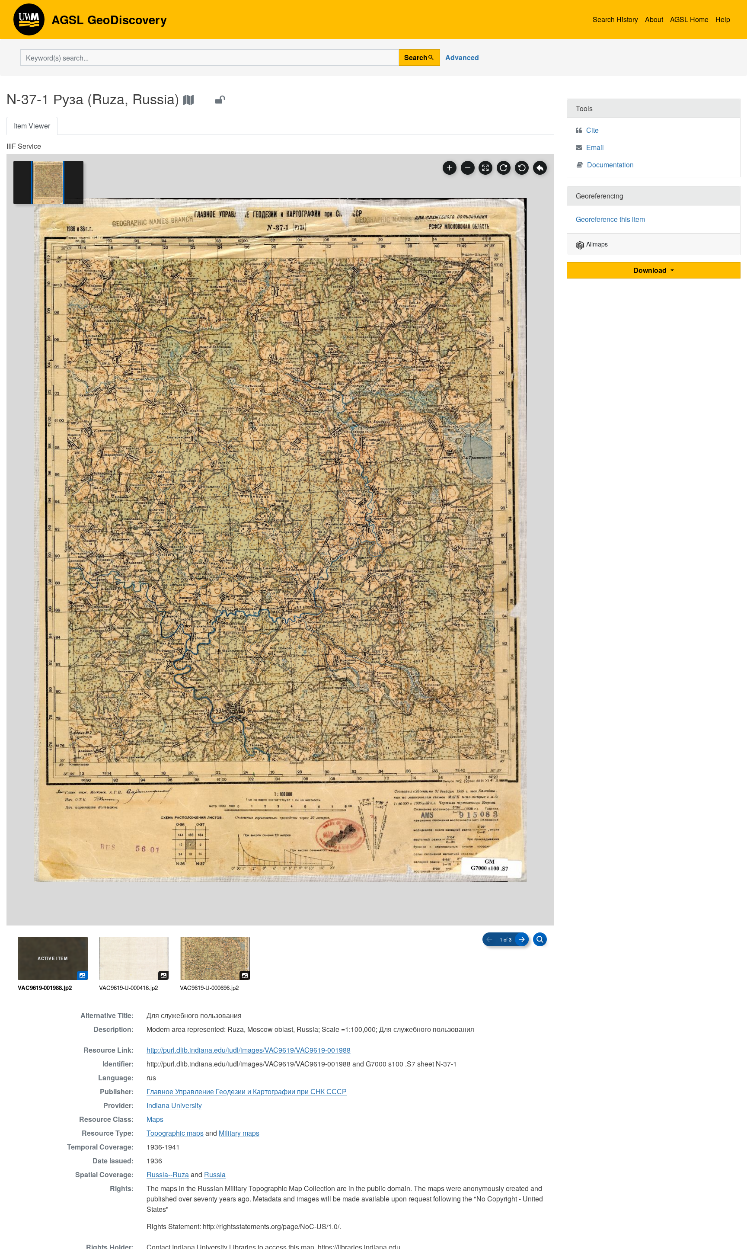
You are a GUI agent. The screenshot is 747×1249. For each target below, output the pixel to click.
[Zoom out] (468, 168)
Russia (215, 1174)
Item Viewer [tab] (32, 126)
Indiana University (174, 1105)
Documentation (610, 165)
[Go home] (540, 168)
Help (722, 19)
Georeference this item (610, 219)
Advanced (462, 57)
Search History (615, 19)
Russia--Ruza (168, 1174)
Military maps (239, 1133)
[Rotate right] (504, 168)
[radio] (53, 964)
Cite (592, 130)
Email (595, 147)
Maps (155, 1119)
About (654, 19)
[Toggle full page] (485, 168)
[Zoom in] (449, 168)
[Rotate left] (522, 168)
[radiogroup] (280, 964)
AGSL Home (689, 19)
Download (650, 270)
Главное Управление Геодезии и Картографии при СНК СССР (247, 1091)
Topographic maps (175, 1133)
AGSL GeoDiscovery (29, 22)
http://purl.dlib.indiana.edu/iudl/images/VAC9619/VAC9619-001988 (249, 1050)
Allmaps (596, 244)
